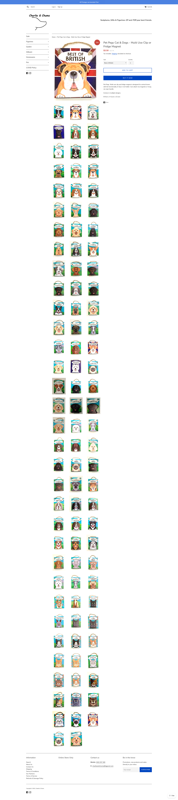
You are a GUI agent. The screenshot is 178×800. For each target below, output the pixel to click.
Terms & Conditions (32, 771)
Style (104, 59)
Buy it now (127, 78)
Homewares (37, 57)
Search (28, 762)
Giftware (37, 52)
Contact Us (29, 767)
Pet (37, 62)
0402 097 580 (100, 762)
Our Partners (30, 774)
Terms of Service (31, 776)
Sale (28, 36)
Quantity (130, 59)
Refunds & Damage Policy (34, 778)
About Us (29, 764)
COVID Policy (31, 68)
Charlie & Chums (40, 788)
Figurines (37, 41)
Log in (54, 7)
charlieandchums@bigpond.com (102, 766)
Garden (37, 47)
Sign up (60, 7)
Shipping (114, 53)
